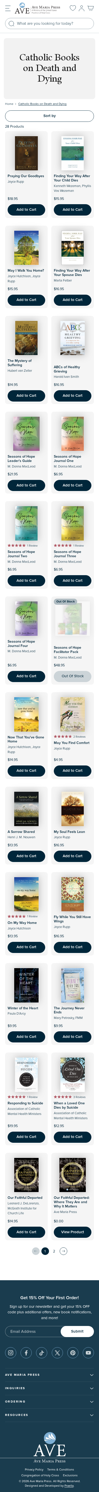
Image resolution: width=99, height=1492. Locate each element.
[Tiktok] (41, 1352)
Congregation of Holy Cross (40, 1475)
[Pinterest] (72, 1352)
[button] (8, 8)
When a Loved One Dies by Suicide (69, 1105)
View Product (72, 1232)
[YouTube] (88, 1352)
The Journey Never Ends (69, 1010)
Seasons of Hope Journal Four (21, 643)
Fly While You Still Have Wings (72, 919)
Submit (77, 1331)
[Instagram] (10, 1352)
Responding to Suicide (25, 1103)
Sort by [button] (49, 115)
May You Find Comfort (71, 743)
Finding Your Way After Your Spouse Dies (72, 272)
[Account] (82, 8)
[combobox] (49, 23)
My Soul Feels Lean (69, 832)
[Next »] (63, 1251)
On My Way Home (22, 923)
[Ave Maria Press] (38, 8)
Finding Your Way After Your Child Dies (72, 178)
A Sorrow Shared (21, 832)
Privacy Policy (34, 1470)
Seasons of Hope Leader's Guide (21, 458)
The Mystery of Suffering (19, 363)
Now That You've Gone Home (26, 739)
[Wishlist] (73, 8)
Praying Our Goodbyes (26, 176)
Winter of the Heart (23, 1008)
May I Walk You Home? (26, 270)
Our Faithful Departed (25, 1198)
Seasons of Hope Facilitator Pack (67, 649)
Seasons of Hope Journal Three (67, 554)
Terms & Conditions (60, 1470)
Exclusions (70, 1475)
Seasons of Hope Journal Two (21, 554)
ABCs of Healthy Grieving (67, 369)
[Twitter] (57, 1352)
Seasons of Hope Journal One (67, 458)
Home (9, 104)
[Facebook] (26, 1352)
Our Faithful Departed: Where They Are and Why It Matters (71, 1202)
